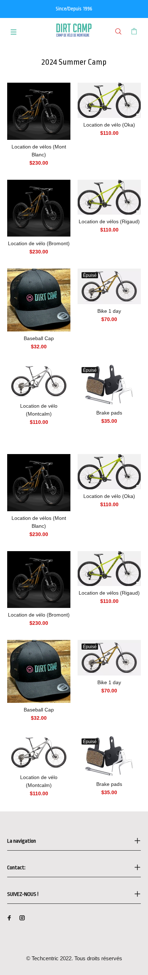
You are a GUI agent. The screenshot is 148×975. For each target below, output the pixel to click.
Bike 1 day (109, 311)
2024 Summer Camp (74, 62)
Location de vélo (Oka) (109, 125)
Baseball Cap (39, 338)
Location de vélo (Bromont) (39, 243)
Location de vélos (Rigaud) (109, 221)
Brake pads (109, 413)
